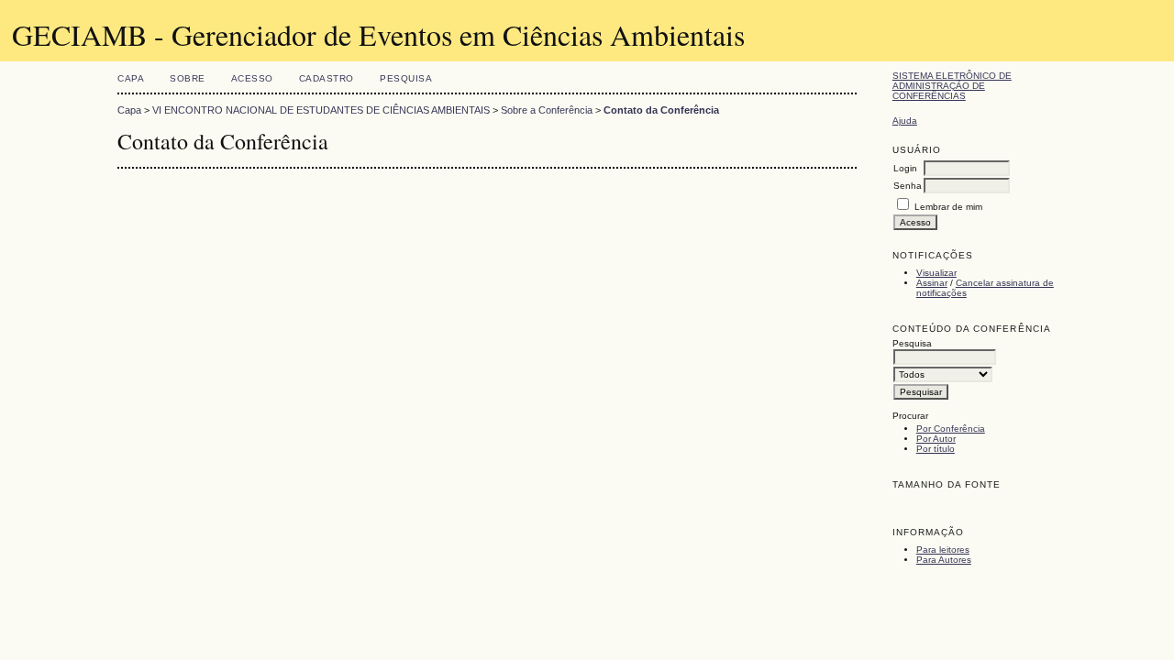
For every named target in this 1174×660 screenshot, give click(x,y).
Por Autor (936, 439)
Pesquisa (406, 78)
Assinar (931, 283)
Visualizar (936, 273)
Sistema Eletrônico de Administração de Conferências (952, 86)
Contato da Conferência (661, 110)
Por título (935, 449)
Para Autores (943, 560)
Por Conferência (950, 429)
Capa (130, 78)
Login (905, 168)
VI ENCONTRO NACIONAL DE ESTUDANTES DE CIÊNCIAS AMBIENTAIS (321, 110)
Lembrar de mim (948, 207)
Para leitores (942, 549)
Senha (907, 186)
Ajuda (904, 121)
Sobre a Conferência (547, 110)
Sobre (187, 78)
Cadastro (326, 78)
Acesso (252, 78)
